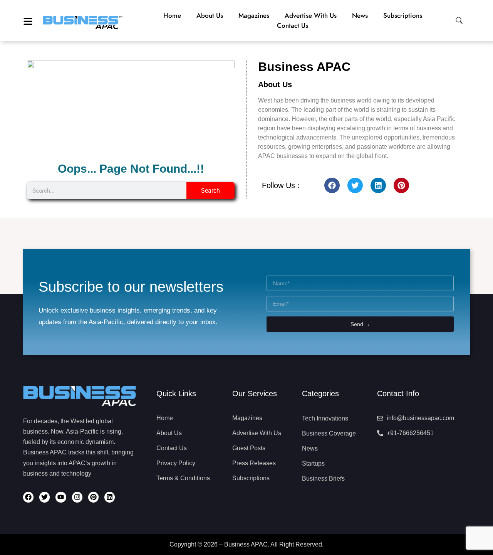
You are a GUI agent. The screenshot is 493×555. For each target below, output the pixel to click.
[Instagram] (77, 497)
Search (210, 190)
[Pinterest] (401, 185)
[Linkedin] (378, 185)
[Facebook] (332, 185)
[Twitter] (355, 185)
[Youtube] (60, 497)
